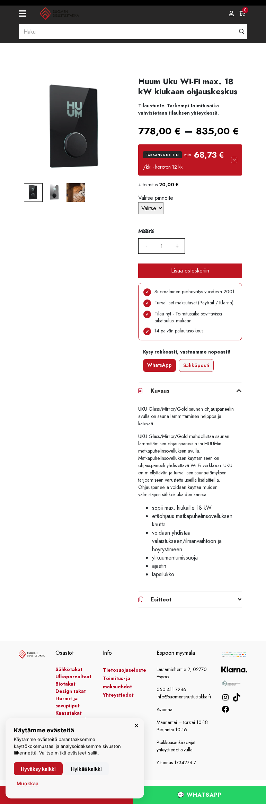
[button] (190, 160)
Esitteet (161, 599)
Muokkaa (27, 783)
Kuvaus (160, 390)
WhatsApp (159, 364)
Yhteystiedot (118, 694)
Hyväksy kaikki (38, 769)
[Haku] (242, 32)
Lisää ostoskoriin (190, 271)
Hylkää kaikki (86, 769)
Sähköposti (196, 365)
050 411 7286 (171, 689)
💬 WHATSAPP (199, 795)
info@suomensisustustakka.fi (184, 696)
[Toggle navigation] (25, 13)
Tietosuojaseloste (124, 670)
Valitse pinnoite (155, 198)
